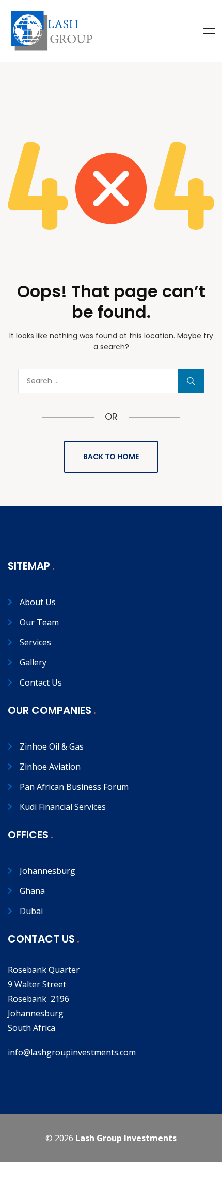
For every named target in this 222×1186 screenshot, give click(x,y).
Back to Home (111, 456)
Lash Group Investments (126, 1138)
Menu (209, 31)
